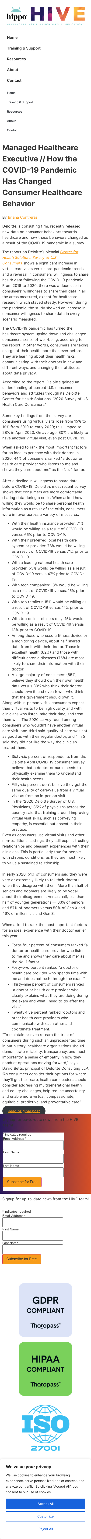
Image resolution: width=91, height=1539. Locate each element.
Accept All (45, 1504)
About (12, 69)
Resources (16, 59)
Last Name (11, 1165)
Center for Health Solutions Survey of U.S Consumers (40, 257)
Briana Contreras (23, 217)
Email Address (14, 1138)
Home (12, 37)
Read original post (24, 1110)
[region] (45, 1499)
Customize (45, 1516)
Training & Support (24, 48)
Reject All (45, 1529)
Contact (14, 80)
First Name (11, 1152)
